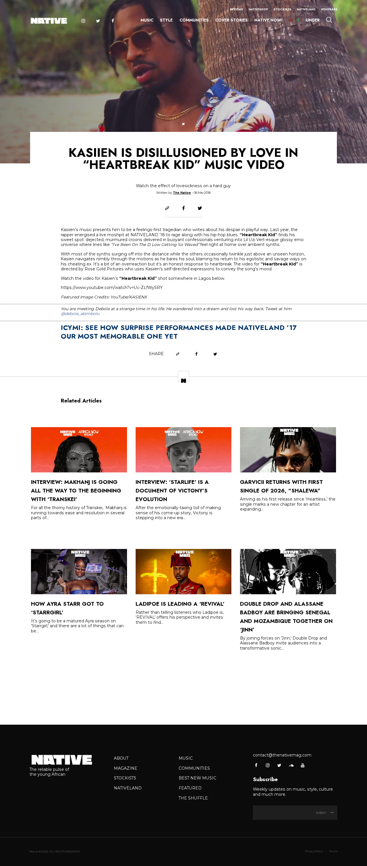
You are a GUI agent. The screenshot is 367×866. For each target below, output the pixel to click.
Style (166, 20)
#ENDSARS (329, 9)
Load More (183, 688)
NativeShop (258, 9)
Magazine (125, 768)
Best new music (197, 778)
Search (329, 19)
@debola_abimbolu (80, 313)
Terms (333, 851)
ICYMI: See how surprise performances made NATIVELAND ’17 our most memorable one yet (178, 331)
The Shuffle (193, 798)
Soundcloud (291, 765)
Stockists (282, 9)
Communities (194, 20)
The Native (182, 193)
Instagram (83, 21)
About (121, 758)
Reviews (236, 9)
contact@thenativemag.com (282, 755)
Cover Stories (231, 20)
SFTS (294, 20)
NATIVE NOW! (268, 20)
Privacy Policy (314, 851)
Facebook (113, 21)
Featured (190, 788)
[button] (183, 124)
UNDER (313, 20)
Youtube (302, 765)
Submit (321, 812)
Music (146, 20)
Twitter (98, 21)
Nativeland (306, 9)
